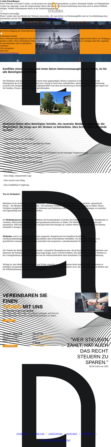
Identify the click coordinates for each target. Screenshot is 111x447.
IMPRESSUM (87, 434)
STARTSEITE (23, 434)
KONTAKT (72, 434)
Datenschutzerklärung (9, 53)
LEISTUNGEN (55, 434)
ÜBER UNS (38, 434)
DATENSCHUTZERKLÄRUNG (55, 440)
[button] (55, 46)
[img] (55, 8)
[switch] (1, 33)
